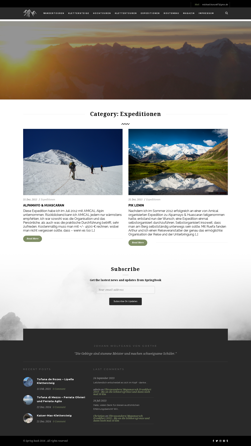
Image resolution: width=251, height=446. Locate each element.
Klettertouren (126, 13)
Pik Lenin (136, 205)
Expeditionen (150, 13)
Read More (32, 238)
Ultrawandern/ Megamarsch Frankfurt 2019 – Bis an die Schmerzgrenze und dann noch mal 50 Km (122, 392)
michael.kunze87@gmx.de (215, 5)
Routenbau (171, 13)
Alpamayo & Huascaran (43, 205)
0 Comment (59, 389)
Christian (99, 416)
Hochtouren (102, 13)
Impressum (206, 13)
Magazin (189, 13)
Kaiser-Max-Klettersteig (54, 415)
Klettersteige (78, 13)
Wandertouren (53, 13)
